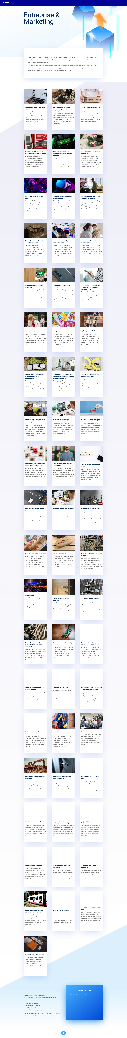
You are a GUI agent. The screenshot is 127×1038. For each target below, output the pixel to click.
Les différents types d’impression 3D (90, 598)
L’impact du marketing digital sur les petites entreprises (90, 331)
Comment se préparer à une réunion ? (91, 732)
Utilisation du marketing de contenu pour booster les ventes (34, 509)
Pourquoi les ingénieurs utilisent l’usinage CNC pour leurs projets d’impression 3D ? (33, 644)
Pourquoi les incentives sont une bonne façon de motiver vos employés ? (91, 688)
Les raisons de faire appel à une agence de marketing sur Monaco (62, 420)
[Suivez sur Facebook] (63, 1033)
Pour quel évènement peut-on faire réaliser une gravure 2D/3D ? (90, 197)
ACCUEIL (89, 3)
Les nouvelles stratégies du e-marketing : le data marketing (61, 822)
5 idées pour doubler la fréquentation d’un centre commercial (91, 644)
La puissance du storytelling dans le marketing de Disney (62, 242)
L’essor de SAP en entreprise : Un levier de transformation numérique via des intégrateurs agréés (63, 376)
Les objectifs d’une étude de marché (35, 955)
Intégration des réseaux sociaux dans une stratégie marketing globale (35, 464)
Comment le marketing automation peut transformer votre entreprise (90, 420)
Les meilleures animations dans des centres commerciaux (34, 331)
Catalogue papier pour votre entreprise (35, 554)
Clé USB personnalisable (59, 554)
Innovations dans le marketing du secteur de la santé (90, 242)
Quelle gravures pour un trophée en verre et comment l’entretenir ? (90, 375)
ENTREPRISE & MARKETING (100, 3)
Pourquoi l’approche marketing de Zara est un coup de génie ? (34, 242)
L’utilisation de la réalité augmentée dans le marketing (62, 197)
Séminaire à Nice (29, 595)
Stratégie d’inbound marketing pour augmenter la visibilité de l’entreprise (91, 509)
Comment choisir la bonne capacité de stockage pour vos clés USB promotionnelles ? (35, 376)
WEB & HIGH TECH (113, 3)
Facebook (42, 1013)
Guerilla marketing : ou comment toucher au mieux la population (34, 911)
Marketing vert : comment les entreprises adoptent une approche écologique (62, 153)
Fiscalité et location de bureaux (33, 866)
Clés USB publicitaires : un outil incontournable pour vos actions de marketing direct (62, 109)
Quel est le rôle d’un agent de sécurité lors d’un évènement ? (35, 688)
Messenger (29, 1016)
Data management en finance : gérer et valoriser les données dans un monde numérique (91, 287)
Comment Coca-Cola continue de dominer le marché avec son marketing (35, 153)
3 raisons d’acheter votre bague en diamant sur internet (34, 822)
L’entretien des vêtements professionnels (60, 733)
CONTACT (122, 3)
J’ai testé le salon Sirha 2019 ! (61, 687)
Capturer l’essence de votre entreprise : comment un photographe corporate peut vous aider (35, 421)
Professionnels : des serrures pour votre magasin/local (62, 777)
